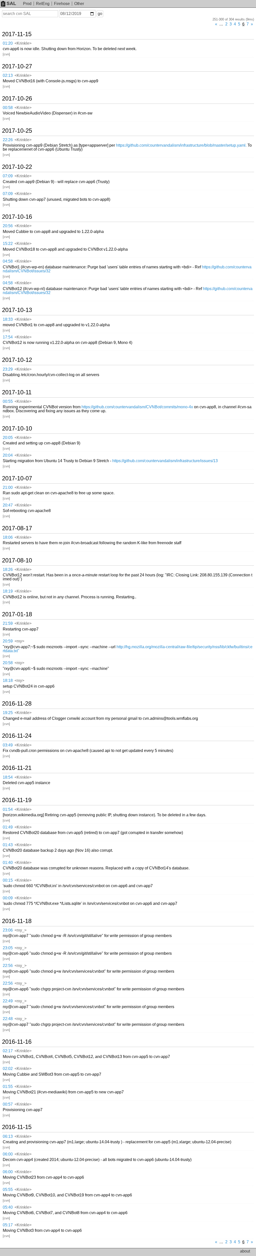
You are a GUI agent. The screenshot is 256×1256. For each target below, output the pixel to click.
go (100, 13)
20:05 (8, 437)
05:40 (8, 1207)
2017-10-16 (17, 217)
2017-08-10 (17, 560)
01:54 (8, 809)
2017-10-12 (17, 360)
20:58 (8, 663)
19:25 (8, 713)
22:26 (8, 140)
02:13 (8, 75)
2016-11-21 (17, 768)
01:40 (8, 862)
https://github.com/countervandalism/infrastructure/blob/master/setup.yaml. (181, 145)
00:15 (8, 880)
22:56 (8, 965)
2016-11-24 (17, 736)
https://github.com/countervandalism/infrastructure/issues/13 (165, 461)
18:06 (8, 537)
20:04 (8, 455)
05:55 (8, 1189)
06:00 (8, 1154)
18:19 (8, 591)
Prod (27, 3)
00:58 (8, 107)
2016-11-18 (17, 921)
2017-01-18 (17, 614)
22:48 (8, 1019)
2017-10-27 (17, 66)
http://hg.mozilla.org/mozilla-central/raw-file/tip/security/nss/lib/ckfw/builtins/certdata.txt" (127, 649)
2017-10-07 (17, 478)
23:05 (8, 948)
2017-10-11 (17, 392)
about (245, 1251)
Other (79, 3)
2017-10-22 (17, 167)
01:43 (8, 845)
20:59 (8, 641)
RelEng (43, 3)
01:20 (8, 43)
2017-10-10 (17, 428)
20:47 (8, 505)
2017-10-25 (17, 131)
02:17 (8, 1051)
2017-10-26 (17, 99)
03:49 (8, 745)
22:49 (8, 1001)
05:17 (8, 1225)
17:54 (8, 337)
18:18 (8, 680)
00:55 (8, 401)
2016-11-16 (17, 1042)
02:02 (8, 1068)
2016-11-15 (17, 1127)
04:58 (8, 261)
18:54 (8, 777)
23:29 (8, 369)
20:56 (8, 226)
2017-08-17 (17, 528)
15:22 (8, 243)
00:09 (8, 898)
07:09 (8, 176)
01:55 (8, 1086)
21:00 (8, 487)
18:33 (8, 319)
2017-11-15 (17, 34)
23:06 (8, 930)
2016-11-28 (17, 704)
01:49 (8, 827)
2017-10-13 (17, 310)
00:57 (8, 1104)
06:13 (8, 1136)
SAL (11, 3)
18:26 (8, 569)
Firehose (62, 3)
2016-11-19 (17, 800)
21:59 (8, 623)
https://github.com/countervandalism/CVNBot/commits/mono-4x (137, 407)
